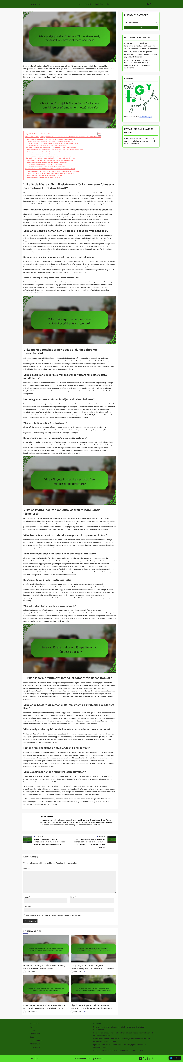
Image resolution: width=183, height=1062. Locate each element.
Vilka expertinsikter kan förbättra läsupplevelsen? (44, 178)
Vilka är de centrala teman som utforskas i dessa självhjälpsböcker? (50, 141)
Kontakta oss (35, 1034)
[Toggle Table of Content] (98, 134)
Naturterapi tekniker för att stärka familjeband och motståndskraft (118, 1051)
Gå (141, 27)
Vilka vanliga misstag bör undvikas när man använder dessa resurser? (51, 173)
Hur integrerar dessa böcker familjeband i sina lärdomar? (46, 152)
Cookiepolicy (35, 1047)
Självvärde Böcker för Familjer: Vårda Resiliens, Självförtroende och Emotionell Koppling (119, 1046)
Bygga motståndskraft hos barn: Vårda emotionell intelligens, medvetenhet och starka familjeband (139, 141)
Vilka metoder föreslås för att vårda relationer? (44, 154)
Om (107, 4)
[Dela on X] (144, 1059)
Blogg (32, 1037)
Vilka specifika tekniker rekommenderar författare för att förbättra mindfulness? (55, 150)
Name (27, 897)
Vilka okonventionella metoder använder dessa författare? (47, 163)
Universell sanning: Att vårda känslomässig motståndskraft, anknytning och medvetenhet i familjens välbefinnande (44, 968)
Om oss (33, 1030)
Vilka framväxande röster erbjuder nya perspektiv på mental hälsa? (50, 160)
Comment (27, 868)
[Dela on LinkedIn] (148, 1059)
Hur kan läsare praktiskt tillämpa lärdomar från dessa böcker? (50, 169)
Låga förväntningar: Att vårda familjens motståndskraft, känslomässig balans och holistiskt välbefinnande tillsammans (91, 1008)
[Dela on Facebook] (148, 4)
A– (38, 1059)
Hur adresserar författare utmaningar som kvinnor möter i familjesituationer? (54, 143)
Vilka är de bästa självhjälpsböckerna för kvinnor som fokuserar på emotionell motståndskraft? (63, 137)
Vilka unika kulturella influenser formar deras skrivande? (47, 167)
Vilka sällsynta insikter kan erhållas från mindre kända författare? (51, 158)
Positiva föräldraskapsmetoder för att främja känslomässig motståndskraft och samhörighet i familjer (123, 1034)
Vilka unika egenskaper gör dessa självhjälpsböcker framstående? (51, 148)
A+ (32, 1059)
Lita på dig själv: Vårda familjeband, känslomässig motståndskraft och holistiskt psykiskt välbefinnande (92, 968)
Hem (79, 4)
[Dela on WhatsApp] (152, 1059)
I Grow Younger (145, 117)
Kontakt (88, 4)
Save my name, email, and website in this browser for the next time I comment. (53, 915)
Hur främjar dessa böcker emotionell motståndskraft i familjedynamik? (51, 139)
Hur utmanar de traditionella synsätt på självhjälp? (45, 165)
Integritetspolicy (36, 1040)
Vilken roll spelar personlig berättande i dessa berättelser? (48, 145)
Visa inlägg (98, 4)
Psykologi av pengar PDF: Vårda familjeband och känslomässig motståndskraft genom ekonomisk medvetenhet (44, 1008)
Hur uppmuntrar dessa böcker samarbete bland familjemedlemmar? (51, 156)
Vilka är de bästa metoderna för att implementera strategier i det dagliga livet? (54, 171)
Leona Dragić (46, 816)
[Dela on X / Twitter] (151, 4)
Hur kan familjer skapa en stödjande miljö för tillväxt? (45, 175)
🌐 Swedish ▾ (175, 1058)
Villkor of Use (35, 1044)
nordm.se (35, 4)
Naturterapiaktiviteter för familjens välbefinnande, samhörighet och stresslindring (119, 1028)
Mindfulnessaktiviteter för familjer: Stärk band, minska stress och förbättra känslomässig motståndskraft (121, 1040)
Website (27, 906)
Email (73, 897)
